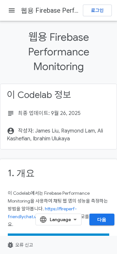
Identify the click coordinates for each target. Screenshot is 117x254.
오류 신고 (19, 245)
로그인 (97, 10)
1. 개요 (21, 173)
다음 (102, 219)
